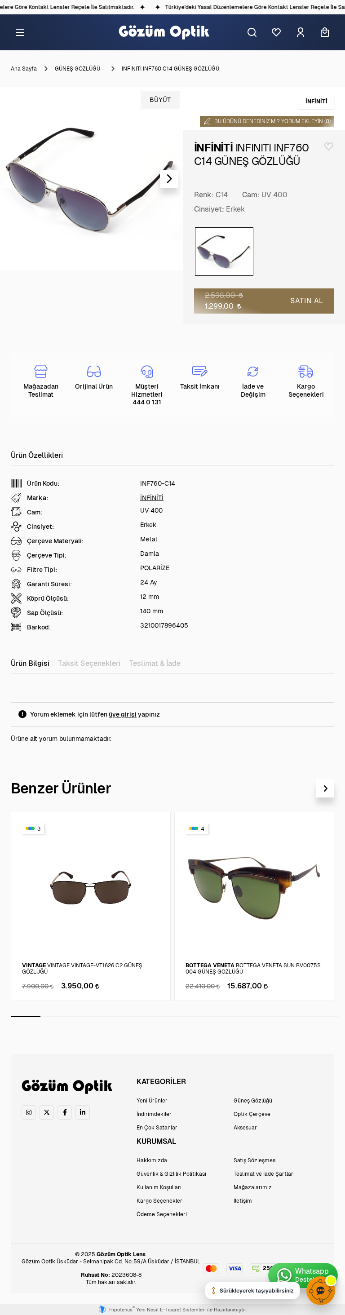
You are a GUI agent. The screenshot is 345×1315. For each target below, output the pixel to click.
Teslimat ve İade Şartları (264, 1174)
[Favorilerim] (276, 32)
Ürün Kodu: (43, 483)
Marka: (37, 497)
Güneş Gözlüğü (253, 1101)
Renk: (204, 194)
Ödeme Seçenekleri (162, 1214)
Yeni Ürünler (152, 1101)
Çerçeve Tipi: (46, 555)
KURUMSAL (156, 1141)
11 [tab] (323, 1016)
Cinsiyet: (209, 209)
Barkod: (39, 627)
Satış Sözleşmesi (255, 1160)
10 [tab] (293, 1016)
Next (169, 179)
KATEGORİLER (161, 1081)
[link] (29, 1112)
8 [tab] (233, 1016)
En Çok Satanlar (157, 1128)
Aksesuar (245, 1128)
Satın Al (306, 301)
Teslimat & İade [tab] (155, 663)
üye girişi (123, 714)
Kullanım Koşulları (159, 1187)
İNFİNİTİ (152, 497)
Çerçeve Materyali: (55, 541)
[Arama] (252, 32)
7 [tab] (204, 1016)
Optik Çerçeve (252, 1114)
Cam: (251, 194)
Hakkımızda (152, 1160)
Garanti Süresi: (49, 584)
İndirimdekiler (154, 1114)
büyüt (160, 99)
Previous (14, 179)
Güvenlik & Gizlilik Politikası (171, 1174)
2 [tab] (55, 1016)
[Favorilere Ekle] (328, 146)
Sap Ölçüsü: (45, 612)
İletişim (243, 1201)
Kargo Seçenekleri (160, 1201)
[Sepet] (324, 32)
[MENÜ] (20, 32)
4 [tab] (115, 1016)
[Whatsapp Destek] (303, 1275)
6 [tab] (174, 1016)
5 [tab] (144, 1016)
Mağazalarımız (253, 1187)
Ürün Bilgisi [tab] (30, 663)
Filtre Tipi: (42, 569)
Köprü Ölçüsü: (48, 598)
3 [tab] (85, 1016)
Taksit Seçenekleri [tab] (89, 663)
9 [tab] (263, 1016)
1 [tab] (25, 1016)
